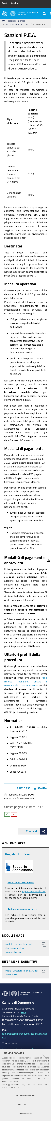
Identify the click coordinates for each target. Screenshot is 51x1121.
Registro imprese (16, 21)
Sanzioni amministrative (17, 24)
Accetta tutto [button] (25, 1104)
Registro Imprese (17, 854)
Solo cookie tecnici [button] (25, 1095)
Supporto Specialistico (33, 891)
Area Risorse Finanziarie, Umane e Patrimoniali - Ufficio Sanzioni (25, 681)
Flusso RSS (23, 788)
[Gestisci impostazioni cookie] (48, 560)
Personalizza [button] (25, 1113)
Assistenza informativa (21, 882)
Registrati (15, 3)
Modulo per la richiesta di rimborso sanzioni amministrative (18, 948)
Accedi (4, 3)
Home (4, 21)
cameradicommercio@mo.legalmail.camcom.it (24, 1035)
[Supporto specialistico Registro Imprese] (19, 866)
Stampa (42, 788)
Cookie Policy (13, 1087)
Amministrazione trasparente (18, 1049)
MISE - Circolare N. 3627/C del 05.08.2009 (21, 972)
